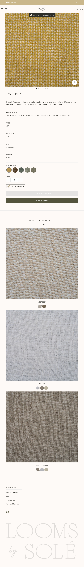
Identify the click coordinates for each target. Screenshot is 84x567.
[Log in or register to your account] (77, 9)
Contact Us (10, 500)
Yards (8, 176)
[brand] (41, 9)
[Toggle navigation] (2, 9)
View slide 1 (36, 88)
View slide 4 (43, 88)
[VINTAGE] (44, 306)
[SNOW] (40, 306)
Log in (35, 15)
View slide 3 (40, 88)
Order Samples (11, 2)
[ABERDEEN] (42, 263)
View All (42, 225)
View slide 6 (47, 88)
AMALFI (42, 383)
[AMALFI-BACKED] (42, 426)
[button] (6, 9)
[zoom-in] (74, 82)
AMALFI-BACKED (42, 465)
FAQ (8, 496)
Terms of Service (12, 504)
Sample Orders (12, 492)
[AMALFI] (42, 345)
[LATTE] (46, 388)
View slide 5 (45, 88)
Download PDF (42, 200)
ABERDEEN (42, 302)
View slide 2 (38, 88)
